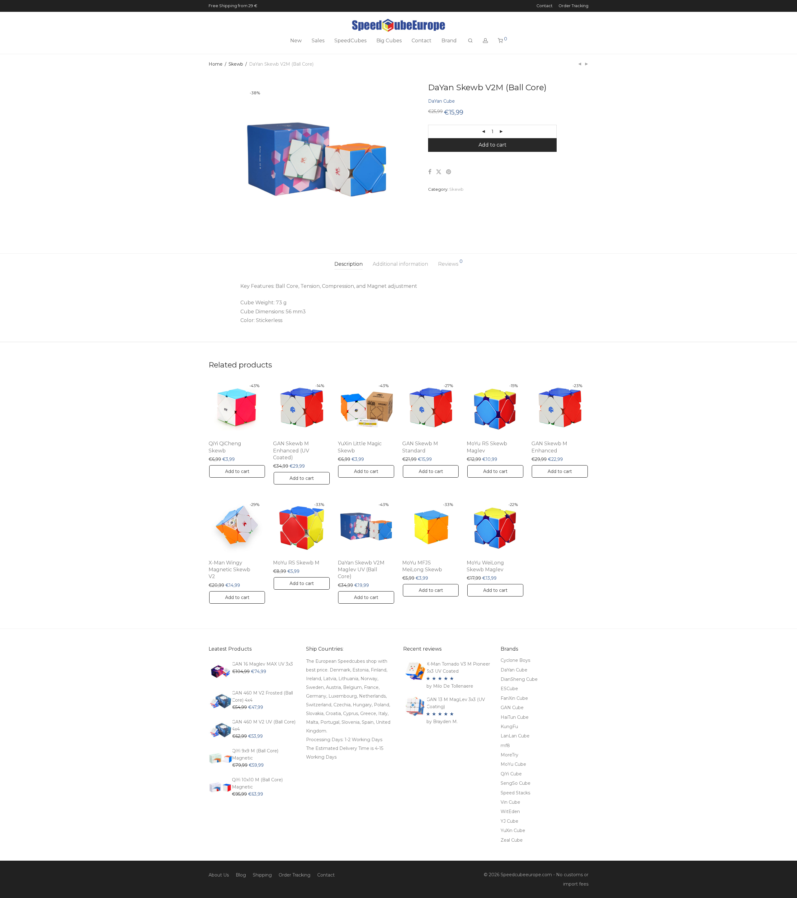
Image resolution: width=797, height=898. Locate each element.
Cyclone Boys (515, 660)
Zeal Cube (512, 840)
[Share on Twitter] (438, 172)
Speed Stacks (515, 793)
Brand (449, 41)
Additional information (400, 264)
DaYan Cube (441, 101)
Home (216, 64)
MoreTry (509, 755)
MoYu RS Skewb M (296, 563)
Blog (241, 875)
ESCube (509, 688)
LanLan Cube (515, 736)
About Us (219, 875)
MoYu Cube (513, 764)
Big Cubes (389, 41)
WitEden (510, 811)
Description (348, 264)
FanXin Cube (514, 698)
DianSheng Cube (519, 679)
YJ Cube (509, 821)
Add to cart (493, 145)
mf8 (505, 745)
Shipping (262, 875)
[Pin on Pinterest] (449, 172)
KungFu (509, 726)
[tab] (348, 264)
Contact (544, 6)
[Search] (470, 41)
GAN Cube (512, 707)
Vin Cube (510, 802)
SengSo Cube (516, 783)
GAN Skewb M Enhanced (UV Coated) (291, 451)
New (296, 41)
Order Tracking (573, 6)
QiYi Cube (511, 774)
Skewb (236, 64)
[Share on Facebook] (429, 172)
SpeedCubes (350, 41)
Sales (318, 41)
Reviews (450, 263)
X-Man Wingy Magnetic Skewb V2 (229, 570)
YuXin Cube (513, 830)
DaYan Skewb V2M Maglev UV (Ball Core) (361, 570)
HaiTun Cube (515, 717)
